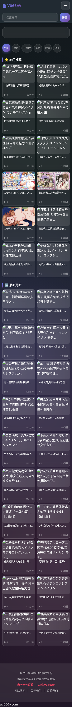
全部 (6, 47)
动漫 (57, 48)
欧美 (47, 48)
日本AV (27, 48)
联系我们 (52, 690)
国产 (38, 48)
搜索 (64, 17)
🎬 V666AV (11, 6)
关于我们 (36, 690)
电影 (16, 48)
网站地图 (19, 690)
